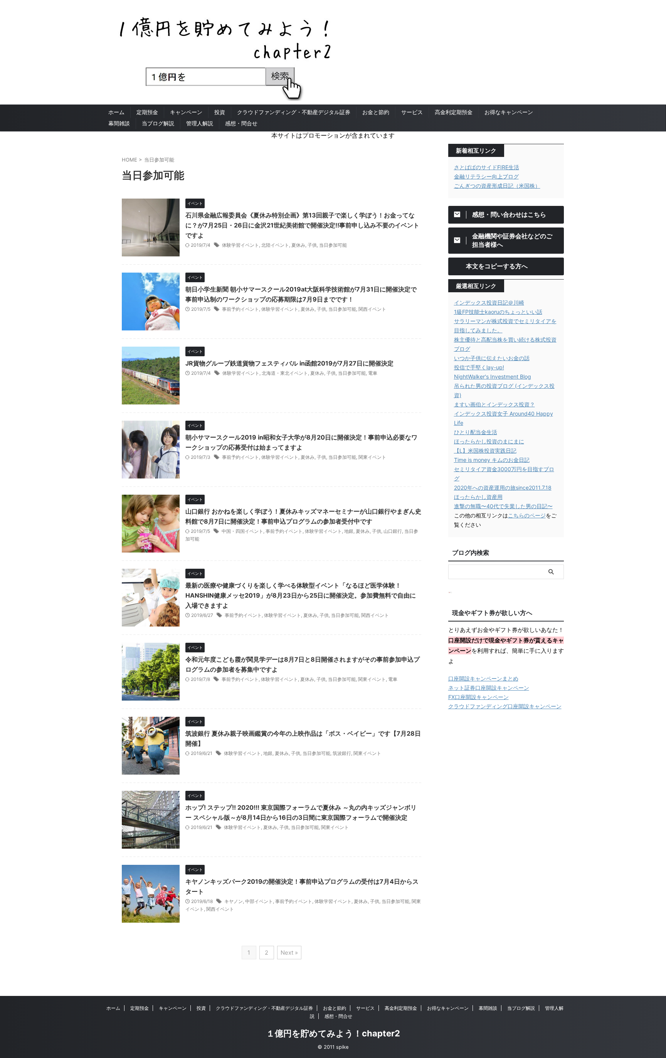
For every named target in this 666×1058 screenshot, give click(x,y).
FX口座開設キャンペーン (478, 697)
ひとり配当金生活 (475, 432)
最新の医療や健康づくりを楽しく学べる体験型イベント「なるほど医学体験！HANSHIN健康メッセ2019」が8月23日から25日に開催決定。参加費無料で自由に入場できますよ (300, 595)
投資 (219, 112)
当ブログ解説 (158, 123)
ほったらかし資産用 (478, 497)
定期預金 (147, 112)
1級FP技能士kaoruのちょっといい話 (498, 311)
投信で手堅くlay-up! (479, 367)
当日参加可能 (333, 245)
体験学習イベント (240, 245)
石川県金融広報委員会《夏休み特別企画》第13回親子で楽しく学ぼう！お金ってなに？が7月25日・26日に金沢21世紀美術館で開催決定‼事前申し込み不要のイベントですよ (302, 225)
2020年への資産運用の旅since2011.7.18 (503, 487)
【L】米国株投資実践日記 (485, 450)
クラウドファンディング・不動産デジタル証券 (293, 112)
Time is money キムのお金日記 (492, 460)
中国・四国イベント (242, 531)
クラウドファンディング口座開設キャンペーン (505, 706)
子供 (312, 245)
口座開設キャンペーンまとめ (483, 678)
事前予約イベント (240, 309)
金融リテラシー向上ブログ (486, 176)
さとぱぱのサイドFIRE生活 (486, 167)
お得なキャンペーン (508, 112)
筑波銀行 (342, 753)
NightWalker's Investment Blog (492, 376)
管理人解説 (199, 123)
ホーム (116, 112)
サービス (412, 112)
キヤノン (233, 901)
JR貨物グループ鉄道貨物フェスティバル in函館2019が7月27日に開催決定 (289, 363)
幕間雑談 (119, 123)
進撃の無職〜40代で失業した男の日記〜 (503, 506)
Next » (289, 952)
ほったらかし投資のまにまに (489, 441)
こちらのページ (527, 515)
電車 (372, 373)
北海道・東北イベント (285, 373)
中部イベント (259, 901)
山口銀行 (392, 531)
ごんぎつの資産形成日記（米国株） (497, 185)
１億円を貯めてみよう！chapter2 (333, 1033)
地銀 (348, 531)
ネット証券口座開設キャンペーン (488, 687)
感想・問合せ (241, 123)
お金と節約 (375, 112)
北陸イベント (275, 245)
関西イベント (372, 309)
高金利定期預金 (454, 112)
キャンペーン (186, 112)
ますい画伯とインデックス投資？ (494, 404)
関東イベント (372, 457)
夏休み (298, 245)
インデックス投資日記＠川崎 (489, 302)
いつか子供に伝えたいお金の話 (492, 358)
